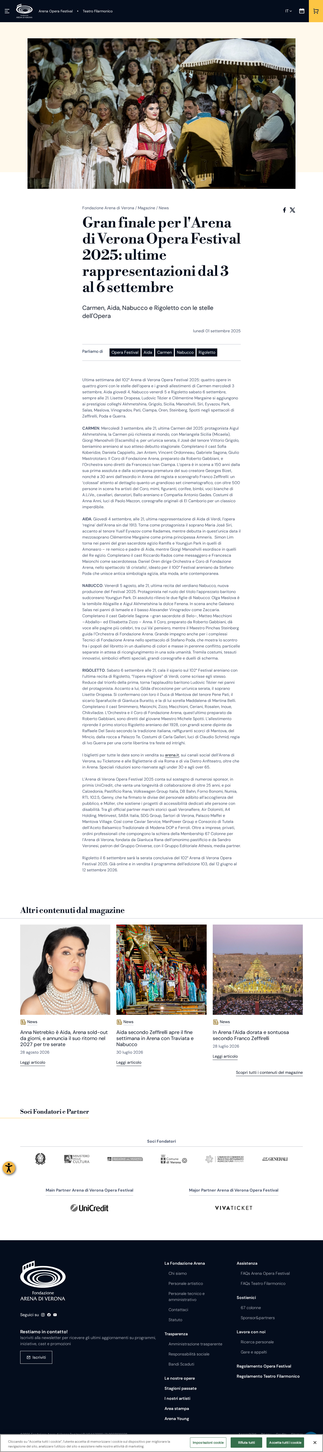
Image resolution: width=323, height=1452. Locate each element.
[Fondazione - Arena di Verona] (24, 11)
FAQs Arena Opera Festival (265, 1273)
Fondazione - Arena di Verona (43, 1280)
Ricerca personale (257, 1342)
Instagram (43, 1315)
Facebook (284, 210)
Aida (148, 352)
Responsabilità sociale (189, 1354)
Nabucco (185, 352)
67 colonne (251, 1307)
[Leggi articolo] (65, 970)
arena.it (172, 755)
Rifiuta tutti (246, 1442)
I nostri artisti (177, 1398)
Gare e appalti (254, 1352)
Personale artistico (186, 1283)
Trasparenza (176, 1334)
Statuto (175, 1319)
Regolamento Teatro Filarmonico (268, 1376)
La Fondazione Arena (185, 1263)
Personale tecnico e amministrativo (187, 1296)
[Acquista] (316, 11)
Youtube (55, 1315)
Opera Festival (125, 352)
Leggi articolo (32, 1062)
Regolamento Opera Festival (264, 1366)
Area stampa (177, 1408)
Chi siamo (178, 1273)
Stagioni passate (181, 1388)
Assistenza (247, 1263)
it (287, 11)
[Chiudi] (314, 1442)
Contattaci (178, 1309)
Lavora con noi (251, 1332)
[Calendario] (302, 11)
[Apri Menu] (7, 11)
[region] (161, 1443)
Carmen (164, 352)
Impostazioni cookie (208, 1442)
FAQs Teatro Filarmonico (263, 1283)
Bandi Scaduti (181, 1364)
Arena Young (177, 1418)
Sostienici (246, 1297)
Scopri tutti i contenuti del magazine (269, 1072)
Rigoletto (207, 352)
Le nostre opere (180, 1378)
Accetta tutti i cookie (285, 1442)
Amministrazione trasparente (195, 1344)
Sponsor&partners (258, 1317)
